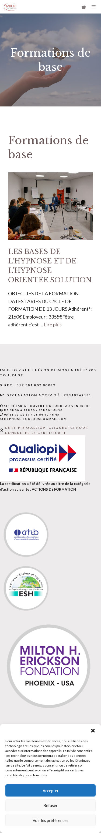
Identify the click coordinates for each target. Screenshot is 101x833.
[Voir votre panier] (84, 7)
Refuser (50, 805)
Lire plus (53, 324)
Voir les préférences (50, 820)
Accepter (51, 790)
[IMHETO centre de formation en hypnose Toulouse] (9, 7)
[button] (93, 730)
